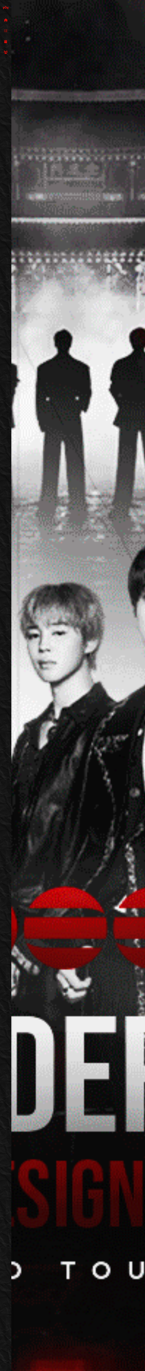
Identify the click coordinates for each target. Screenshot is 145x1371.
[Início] (5, 20)
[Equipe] (5, 52)
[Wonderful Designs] (5, 7)
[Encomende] (5, 31)
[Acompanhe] (5, 41)
